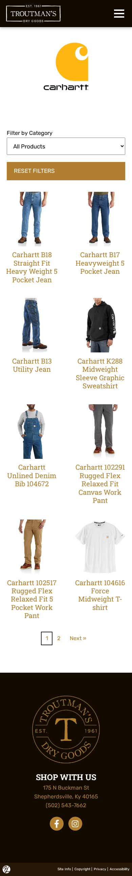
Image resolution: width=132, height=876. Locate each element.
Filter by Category (29, 133)
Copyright (82, 869)
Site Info (64, 869)
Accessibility (120, 869)
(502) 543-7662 (66, 805)
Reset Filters (34, 170)
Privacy (100, 869)
